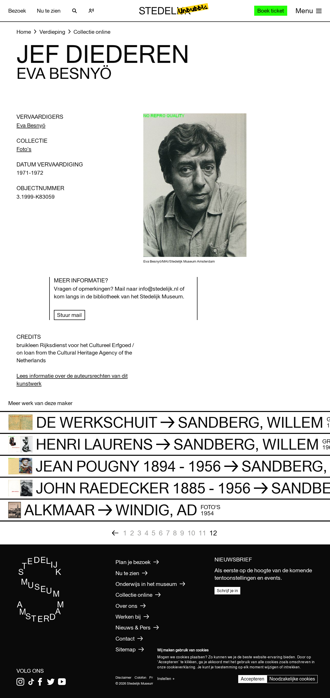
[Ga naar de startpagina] (40, 620)
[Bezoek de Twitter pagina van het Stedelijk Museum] (51, 682)
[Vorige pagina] (115, 533)
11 (202, 533)
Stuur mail (69, 315)
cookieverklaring (181, 667)
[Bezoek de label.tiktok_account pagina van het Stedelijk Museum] (31, 682)
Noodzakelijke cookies (292, 679)
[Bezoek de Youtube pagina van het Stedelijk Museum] (62, 682)
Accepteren (252, 679)
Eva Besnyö (30, 125)
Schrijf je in (227, 590)
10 (191, 533)
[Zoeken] (74, 10)
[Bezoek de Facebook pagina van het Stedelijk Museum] (40, 682)
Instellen (164, 679)
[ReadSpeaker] (91, 10)
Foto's (23, 149)
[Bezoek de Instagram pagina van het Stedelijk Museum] (20, 682)
